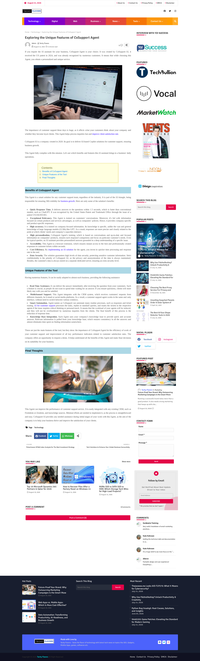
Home (27, 32)
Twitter (55, 436)
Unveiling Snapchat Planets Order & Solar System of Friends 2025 (162, 302)
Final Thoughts (48, 177)
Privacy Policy (147, 3)
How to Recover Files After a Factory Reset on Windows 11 (77, 488)
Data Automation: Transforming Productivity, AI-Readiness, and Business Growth (53, 617)
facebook (148, 339)
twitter (148, 346)
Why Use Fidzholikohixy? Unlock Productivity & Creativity (161, 265)
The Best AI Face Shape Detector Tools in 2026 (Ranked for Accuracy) (160, 315)
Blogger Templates (85, 657)
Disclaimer (170, 3)
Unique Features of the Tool (54, 174)
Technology (33, 21)
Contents (46, 167)
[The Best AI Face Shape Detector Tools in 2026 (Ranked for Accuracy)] (142, 315)
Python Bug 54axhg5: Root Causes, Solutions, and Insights (153, 609)
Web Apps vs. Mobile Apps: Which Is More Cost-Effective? (52, 604)
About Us (121, 3)
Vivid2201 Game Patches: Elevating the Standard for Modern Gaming (161, 277)
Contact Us (133, 3)
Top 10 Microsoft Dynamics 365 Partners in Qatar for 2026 (41, 488)
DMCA (159, 3)
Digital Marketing (54, 22)
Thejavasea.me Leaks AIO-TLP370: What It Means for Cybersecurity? (155, 587)
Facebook (42, 436)
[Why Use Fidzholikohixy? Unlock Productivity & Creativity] (142, 265)
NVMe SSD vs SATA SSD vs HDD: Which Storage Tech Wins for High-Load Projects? (113, 489)
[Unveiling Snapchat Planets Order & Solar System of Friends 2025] (142, 303)
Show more (126, 462)
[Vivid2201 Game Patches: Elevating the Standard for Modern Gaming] (142, 278)
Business (95, 21)
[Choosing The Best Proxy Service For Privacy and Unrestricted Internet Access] (142, 290)
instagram (168, 339)
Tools (135, 21)
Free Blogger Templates (115, 657)
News (115, 21)
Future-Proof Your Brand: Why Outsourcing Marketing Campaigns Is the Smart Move (155, 393)
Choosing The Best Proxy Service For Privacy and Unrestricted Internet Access (163, 290)
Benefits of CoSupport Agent (54, 171)
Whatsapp (69, 436)
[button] (175, 21)
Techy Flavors (42, 657)
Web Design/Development (75, 22)
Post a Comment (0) (78, 517)
